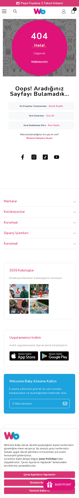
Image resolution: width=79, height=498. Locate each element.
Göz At (50, 115)
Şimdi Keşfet (56, 106)
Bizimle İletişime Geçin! (39, 138)
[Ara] (15, 11)
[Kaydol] (65, 403)
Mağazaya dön (39, 61)
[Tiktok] (45, 157)
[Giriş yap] (64, 11)
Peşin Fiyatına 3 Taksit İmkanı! (42, 3)
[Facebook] (22, 157)
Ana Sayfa (53, 125)
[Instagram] (34, 157)
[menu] (4, 11)
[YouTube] (56, 157)
